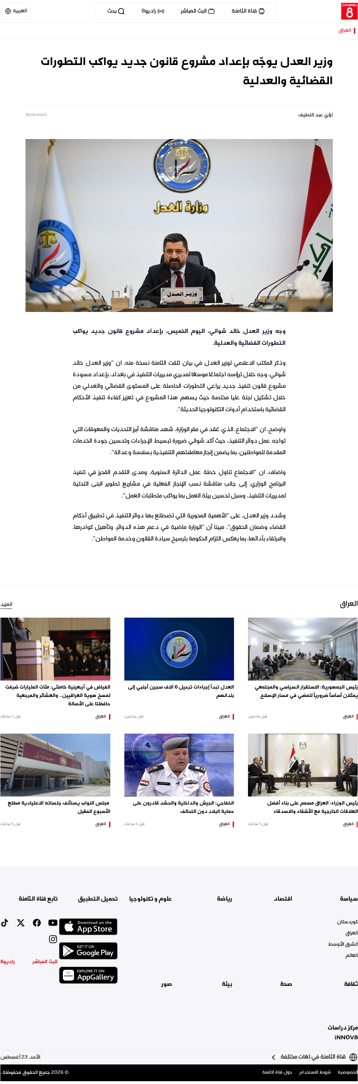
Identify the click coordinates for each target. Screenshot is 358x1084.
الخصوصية (348, 1072)
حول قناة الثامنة (277, 1072)
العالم (351, 956)
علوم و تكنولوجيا (150, 899)
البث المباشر (45, 962)
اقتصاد (283, 899)
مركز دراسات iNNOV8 (343, 1033)
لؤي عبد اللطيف (315, 115)
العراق (344, 31)
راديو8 (7, 962)
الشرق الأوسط (343, 944)
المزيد (6, 605)
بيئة (227, 984)
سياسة (349, 899)
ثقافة (351, 984)
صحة (286, 984)
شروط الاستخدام (315, 1072)
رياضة (224, 899)
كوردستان (347, 922)
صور (166, 984)
